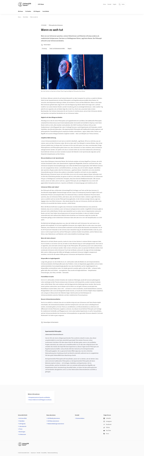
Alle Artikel (25, 17)
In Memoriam (22, 434)
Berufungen (22, 432)
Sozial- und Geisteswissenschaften (57, 48)
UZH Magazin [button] (36, 11)
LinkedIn (108, 418)
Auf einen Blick (23, 418)
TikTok (108, 427)
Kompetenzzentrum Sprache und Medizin (39, 397)
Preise (20, 429)
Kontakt (109, 4)
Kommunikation (80, 418)
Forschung (44, 48)
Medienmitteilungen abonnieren (56, 424)
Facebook (108, 424)
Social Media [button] (46, 11)
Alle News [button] (20, 11)
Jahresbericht (22, 426)
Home (104, 4)
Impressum (33, 453)
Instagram (109, 421)
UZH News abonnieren (53, 421)
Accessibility (44, 453)
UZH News (41, 4)
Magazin (69, 48)
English (114, 4)
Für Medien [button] (28, 11)
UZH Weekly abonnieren (54, 418)
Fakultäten (22, 421)
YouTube (108, 430)
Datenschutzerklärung (53, 453)
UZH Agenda (22, 424)
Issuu (107, 434)
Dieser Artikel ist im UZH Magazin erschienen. (40, 400)
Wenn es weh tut (34, 17)
